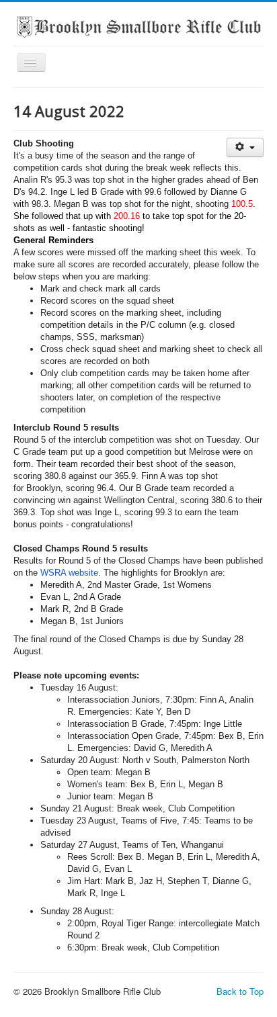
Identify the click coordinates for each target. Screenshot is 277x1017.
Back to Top (240, 991)
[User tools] (245, 147)
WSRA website (69, 573)
